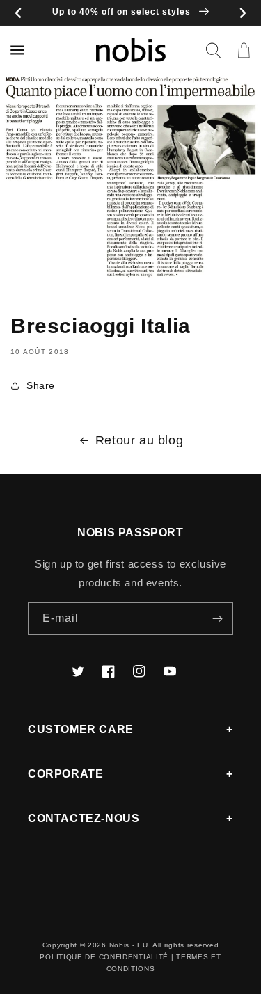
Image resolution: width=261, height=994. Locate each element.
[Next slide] (242, 12)
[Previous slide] (18, 12)
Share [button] (40, 385)
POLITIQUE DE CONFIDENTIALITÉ (104, 957)
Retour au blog (139, 440)
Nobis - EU (128, 945)
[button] (213, 50)
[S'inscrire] (217, 618)
